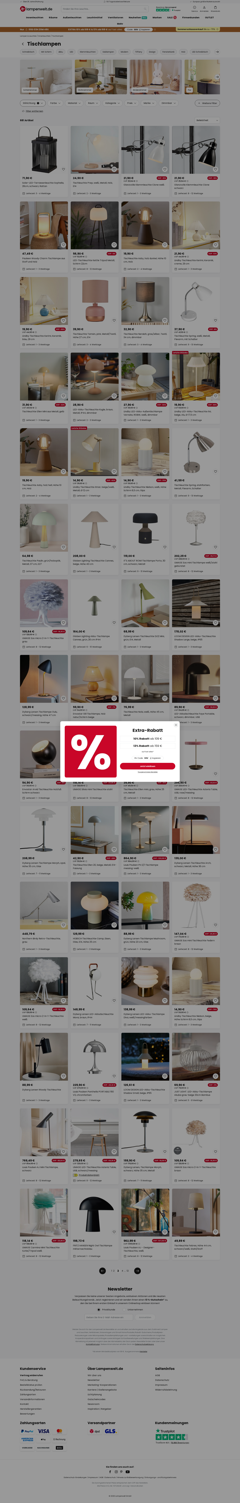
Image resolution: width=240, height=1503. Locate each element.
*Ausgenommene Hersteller (148, 772)
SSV (148, 758)
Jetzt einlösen (147, 766)
